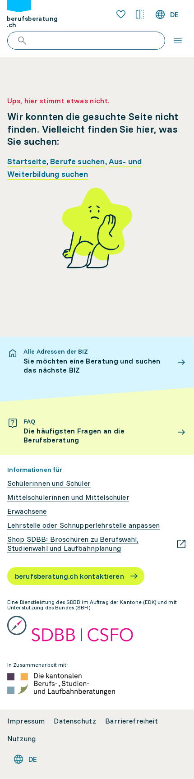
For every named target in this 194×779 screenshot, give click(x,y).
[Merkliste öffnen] (121, 14)
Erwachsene (27, 511)
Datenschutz (75, 721)
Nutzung (21, 738)
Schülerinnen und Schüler (49, 483)
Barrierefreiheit (131, 721)
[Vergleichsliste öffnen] (140, 14)
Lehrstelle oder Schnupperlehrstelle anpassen (83, 525)
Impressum (26, 721)
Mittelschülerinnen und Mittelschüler (68, 497)
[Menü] (178, 41)
